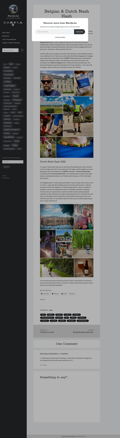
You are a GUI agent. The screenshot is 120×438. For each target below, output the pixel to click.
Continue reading (60, 37)
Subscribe (79, 32)
